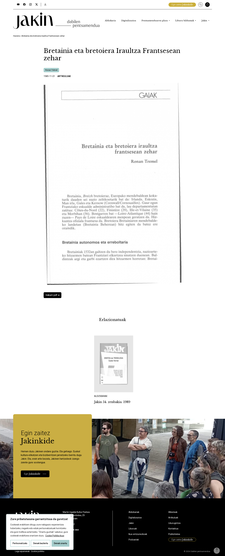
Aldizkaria (110, 20)
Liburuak (133, 528)
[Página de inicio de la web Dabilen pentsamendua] (56, 21)
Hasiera (16, 36)
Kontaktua (173, 528)
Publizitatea (174, 534)
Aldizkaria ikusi (105, 388)
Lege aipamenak (22, 551)
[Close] (71, 516)
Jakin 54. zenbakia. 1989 (112, 402)
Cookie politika (37, 551)
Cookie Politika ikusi (54, 535)
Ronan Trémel (51, 70)
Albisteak (172, 512)
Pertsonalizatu (20, 543)
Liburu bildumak (185, 20)
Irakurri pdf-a (52, 295)
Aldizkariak (134, 512)
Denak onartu (60, 543)
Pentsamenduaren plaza (155, 20)
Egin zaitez (182, 4)
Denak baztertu (40, 543)
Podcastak (134, 539)
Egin (32, 473)
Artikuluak (64, 76)
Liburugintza (174, 523)
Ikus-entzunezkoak (138, 534)
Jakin (204, 20)
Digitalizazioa (128, 20)
